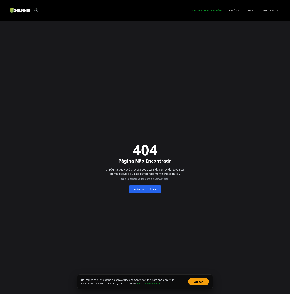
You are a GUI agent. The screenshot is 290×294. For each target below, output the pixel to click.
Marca (250, 10)
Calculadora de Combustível (207, 10)
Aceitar (198, 281)
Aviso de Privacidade (148, 283)
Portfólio (233, 10)
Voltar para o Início (145, 189)
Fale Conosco (269, 10)
